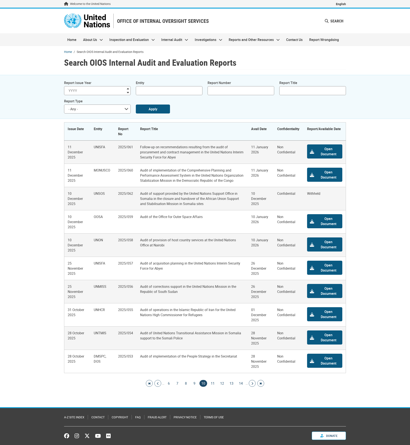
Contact (98, 417)
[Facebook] (67, 435)
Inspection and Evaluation (127, 39)
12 (222, 383)
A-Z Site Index (74, 417)
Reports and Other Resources (250, 39)
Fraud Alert (157, 417)
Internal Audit (170, 39)
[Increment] (128, 88)
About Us (88, 39)
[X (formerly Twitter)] (87, 435)
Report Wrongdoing (324, 39)
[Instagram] (76, 435)
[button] (334, 21)
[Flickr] (108, 435)
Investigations (204, 39)
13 (231, 383)
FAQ (138, 417)
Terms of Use (214, 417)
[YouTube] (98, 435)
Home (71, 39)
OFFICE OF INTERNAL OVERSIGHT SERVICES (163, 21)
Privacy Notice (185, 417)
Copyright (120, 417)
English (341, 4)
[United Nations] (87, 21)
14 (241, 383)
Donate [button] (331, 436)
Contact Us (294, 39)
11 (213, 383)
